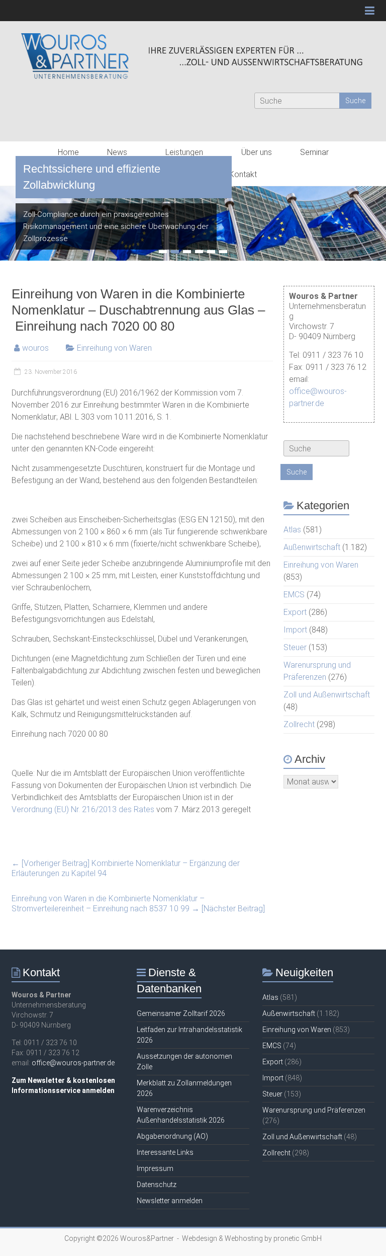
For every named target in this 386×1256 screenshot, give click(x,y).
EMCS (294, 594)
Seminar (314, 152)
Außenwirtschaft (311, 547)
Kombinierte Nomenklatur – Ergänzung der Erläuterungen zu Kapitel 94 (126, 868)
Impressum (155, 1168)
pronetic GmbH (297, 1238)
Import (295, 630)
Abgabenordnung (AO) (172, 1136)
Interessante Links (165, 1152)
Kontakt (243, 174)
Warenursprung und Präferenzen (313, 1110)
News (117, 152)
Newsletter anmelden (170, 1201)
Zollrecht (299, 724)
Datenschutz (156, 1185)
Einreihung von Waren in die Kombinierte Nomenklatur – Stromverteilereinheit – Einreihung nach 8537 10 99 (138, 903)
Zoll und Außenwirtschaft (326, 694)
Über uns (256, 152)
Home (68, 152)
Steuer (295, 647)
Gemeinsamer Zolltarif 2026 (181, 1013)
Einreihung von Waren (114, 348)
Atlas (292, 529)
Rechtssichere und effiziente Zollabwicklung (91, 177)
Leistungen (184, 152)
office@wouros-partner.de (73, 1063)
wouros (35, 348)
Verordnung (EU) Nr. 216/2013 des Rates (83, 809)
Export (295, 612)
